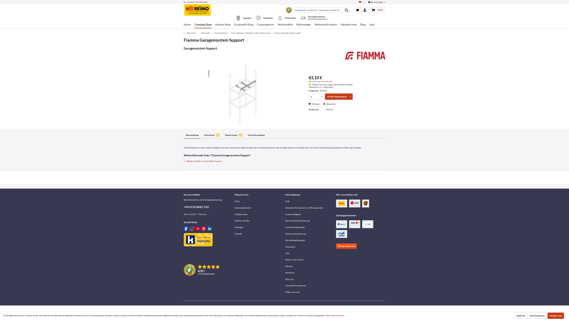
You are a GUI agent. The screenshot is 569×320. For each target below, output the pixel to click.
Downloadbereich (243, 208)
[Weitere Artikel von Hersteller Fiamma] (365, 57)
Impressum (290, 246)
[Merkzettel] (357, 10)
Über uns (289, 279)
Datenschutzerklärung (295, 233)
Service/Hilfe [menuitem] (376, 2)
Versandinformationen (295, 285)
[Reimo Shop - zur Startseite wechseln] (209, 8)
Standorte (289, 272)
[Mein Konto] (365, 10)
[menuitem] (321, 10)
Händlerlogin (202, 2)
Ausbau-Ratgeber (293, 214)
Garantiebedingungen (295, 240)
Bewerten (330, 104)
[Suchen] (346, 10)
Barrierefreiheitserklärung (297, 220)
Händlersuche (241, 214)
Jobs (287, 253)
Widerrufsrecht (292, 292)
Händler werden (242, 220)
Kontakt (190, 2)
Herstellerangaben (256, 135)
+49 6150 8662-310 (196, 207)
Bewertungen (233, 135)
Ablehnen (521, 315)
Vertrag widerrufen (346, 246)
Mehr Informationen (334, 315)
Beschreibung (192, 135)
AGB (287, 201)
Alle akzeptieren (537, 315)
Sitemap (289, 266)
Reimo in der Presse (294, 259)
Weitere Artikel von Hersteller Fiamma (204, 161)
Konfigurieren (555, 315)
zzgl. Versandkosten (325, 81)
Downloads (211, 135)
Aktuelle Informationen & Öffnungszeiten (304, 208)
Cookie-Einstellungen (295, 227)
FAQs (237, 201)
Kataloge (239, 227)
